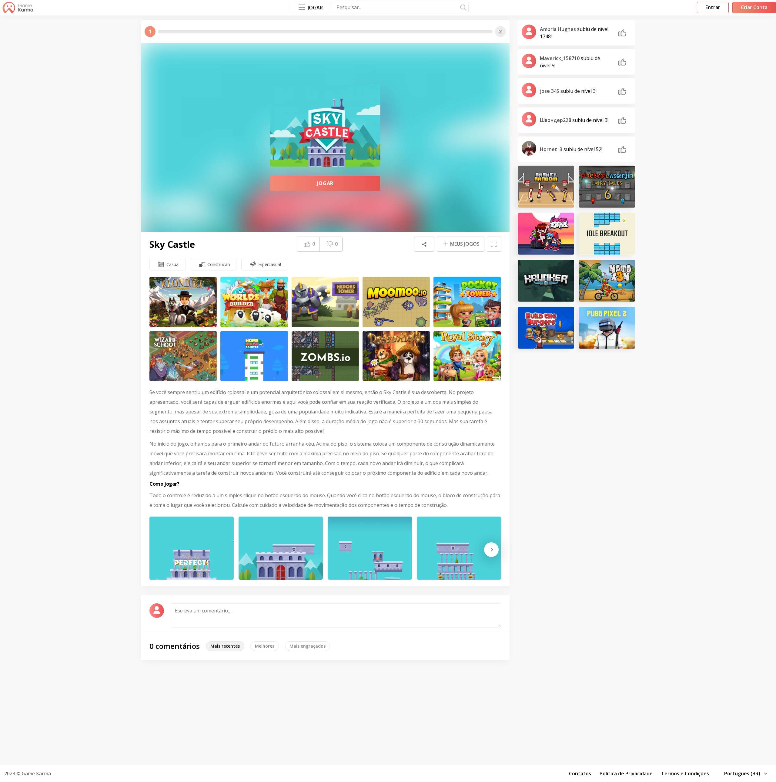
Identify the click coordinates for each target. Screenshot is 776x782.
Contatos (580, 773)
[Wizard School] (183, 356)
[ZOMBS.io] (325, 356)
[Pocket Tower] (467, 302)
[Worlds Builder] (254, 302)
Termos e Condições (685, 773)
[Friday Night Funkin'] (546, 234)
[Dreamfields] (396, 356)
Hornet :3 (552, 149)
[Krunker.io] (546, 281)
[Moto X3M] (607, 281)
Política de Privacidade (626, 773)
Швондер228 (556, 120)
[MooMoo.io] (396, 302)
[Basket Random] (546, 187)
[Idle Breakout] (607, 234)
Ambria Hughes (558, 29)
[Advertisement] (388, 711)
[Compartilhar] (424, 244)
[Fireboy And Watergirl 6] (607, 187)
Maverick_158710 (560, 58)
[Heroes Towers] (325, 302)
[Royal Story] (467, 356)
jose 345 (550, 91)
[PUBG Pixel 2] (607, 328)
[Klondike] (183, 302)
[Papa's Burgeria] (546, 328)
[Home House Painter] (254, 356)
